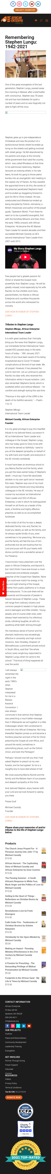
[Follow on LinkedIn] (38, 4)
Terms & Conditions (13, 1087)
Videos (8, 1079)
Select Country (25, 10)
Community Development (15, 1042)
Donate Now (14, 1097)
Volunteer (9, 1069)
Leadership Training (13, 1046)
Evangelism (10, 1051)
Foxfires (8, 1034)
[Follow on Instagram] (19, 4)
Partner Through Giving (15, 1061)
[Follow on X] (25, 4)
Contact (8, 1073)
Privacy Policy (11, 1083)
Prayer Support (11, 1065)
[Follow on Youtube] (31, 4)
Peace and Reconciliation (15, 1038)
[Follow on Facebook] (13, 4)
